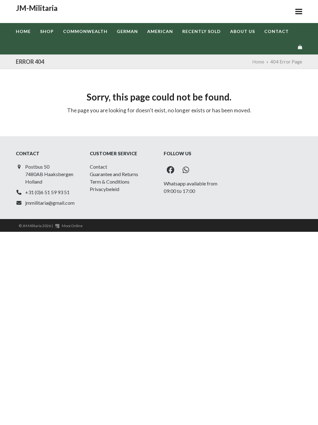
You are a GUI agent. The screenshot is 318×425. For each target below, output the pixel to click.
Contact (98, 167)
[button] (298, 11)
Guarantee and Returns (114, 174)
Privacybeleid (104, 189)
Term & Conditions (109, 181)
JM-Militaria (36, 7)
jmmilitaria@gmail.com (50, 203)
